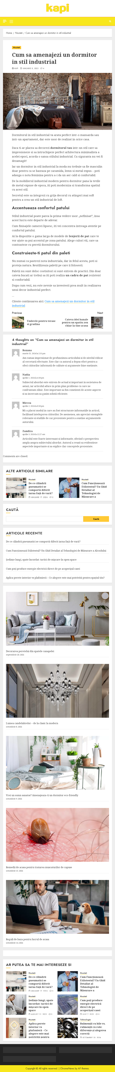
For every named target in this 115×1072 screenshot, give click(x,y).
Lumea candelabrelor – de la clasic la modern (32, 723)
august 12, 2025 (39, 1014)
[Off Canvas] (5, 21)
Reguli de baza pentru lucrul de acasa (27, 939)
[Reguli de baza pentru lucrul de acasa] (57, 907)
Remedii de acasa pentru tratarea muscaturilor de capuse (39, 867)
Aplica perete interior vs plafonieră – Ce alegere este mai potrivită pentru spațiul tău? (55, 577)
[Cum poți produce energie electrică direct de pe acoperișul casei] (68, 1004)
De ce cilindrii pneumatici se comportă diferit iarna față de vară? (41, 488)
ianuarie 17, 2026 (39, 497)
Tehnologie (85, 1020)
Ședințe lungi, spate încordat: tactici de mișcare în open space (41, 559)
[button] (11, 21)
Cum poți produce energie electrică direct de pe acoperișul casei (43, 568)
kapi (16, 68)
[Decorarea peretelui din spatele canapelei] (57, 618)
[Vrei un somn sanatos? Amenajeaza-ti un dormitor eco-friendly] (57, 763)
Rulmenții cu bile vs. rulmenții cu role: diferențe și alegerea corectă (93, 1028)
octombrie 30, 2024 (92, 1038)
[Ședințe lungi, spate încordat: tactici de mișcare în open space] (16, 1004)
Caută (12, 509)
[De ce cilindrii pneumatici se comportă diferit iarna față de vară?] (16, 488)
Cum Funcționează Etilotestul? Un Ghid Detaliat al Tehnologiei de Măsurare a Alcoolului (94, 492)
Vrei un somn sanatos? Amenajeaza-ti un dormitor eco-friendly (42, 795)
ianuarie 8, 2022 (30, 68)
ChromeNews (67, 1068)
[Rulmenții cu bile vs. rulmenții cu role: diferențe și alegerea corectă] (68, 1028)
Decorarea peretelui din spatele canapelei (30, 651)
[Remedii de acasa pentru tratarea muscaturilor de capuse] (57, 835)
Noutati (16, 47)
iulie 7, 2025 (88, 1014)
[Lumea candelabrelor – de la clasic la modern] (57, 691)
